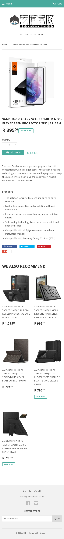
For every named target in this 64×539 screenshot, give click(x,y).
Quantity (6, 140)
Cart (59, 3)
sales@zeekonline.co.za (32, 496)
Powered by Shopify (37, 533)
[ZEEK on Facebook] (28, 504)
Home (4, 44)
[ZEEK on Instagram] (36, 504)
